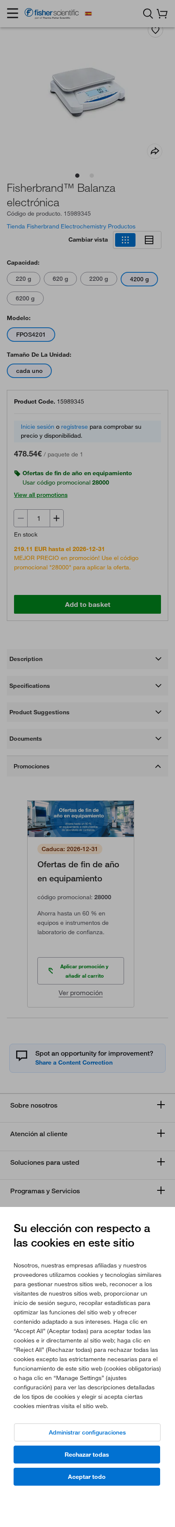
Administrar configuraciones (87, 1432)
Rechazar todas (87, 1454)
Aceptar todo (87, 1477)
